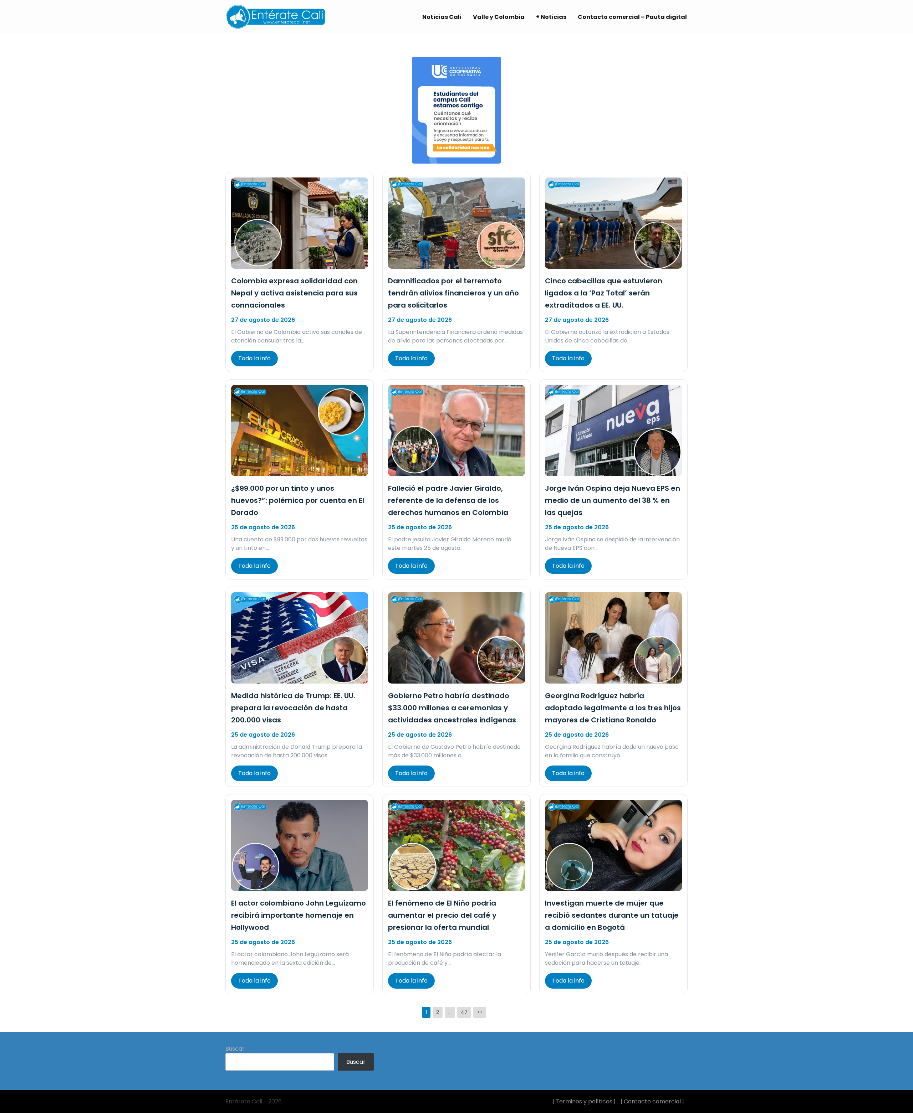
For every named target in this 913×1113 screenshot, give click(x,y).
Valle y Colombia (499, 17)
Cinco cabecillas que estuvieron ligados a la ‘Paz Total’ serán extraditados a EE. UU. (603, 293)
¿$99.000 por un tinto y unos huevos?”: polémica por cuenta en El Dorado (297, 500)
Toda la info (254, 358)
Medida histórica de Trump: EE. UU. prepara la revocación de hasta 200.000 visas (293, 708)
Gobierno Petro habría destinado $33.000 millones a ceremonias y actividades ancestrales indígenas (452, 708)
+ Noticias (551, 17)
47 (464, 1012)
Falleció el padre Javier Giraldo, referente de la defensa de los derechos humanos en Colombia (448, 500)
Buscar (235, 1049)
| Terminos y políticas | (584, 1101)
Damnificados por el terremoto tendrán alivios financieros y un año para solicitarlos (453, 293)
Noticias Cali (441, 17)
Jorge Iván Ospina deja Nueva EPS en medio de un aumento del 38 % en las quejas (612, 500)
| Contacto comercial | (652, 1101)
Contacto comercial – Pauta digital (632, 17)
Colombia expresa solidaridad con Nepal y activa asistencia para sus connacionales (294, 293)
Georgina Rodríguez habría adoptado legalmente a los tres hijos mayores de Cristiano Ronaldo (613, 708)
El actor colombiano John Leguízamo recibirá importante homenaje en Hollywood (298, 915)
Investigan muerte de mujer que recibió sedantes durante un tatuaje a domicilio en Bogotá (612, 915)
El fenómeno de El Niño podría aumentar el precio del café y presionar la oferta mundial (442, 915)
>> (480, 1012)
